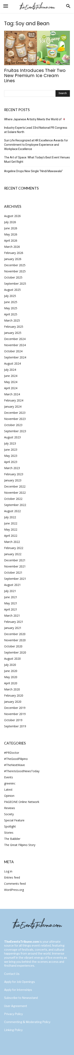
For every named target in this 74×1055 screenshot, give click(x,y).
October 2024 (13, 351)
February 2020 (13, 695)
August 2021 (12, 585)
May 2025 (10, 308)
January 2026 (12, 259)
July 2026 (10, 222)
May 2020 (10, 677)
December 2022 (14, 486)
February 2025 (13, 327)
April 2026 (10, 240)
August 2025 (12, 290)
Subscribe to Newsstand (21, 997)
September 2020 (15, 652)
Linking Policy (13, 1030)
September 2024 (15, 357)
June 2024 (10, 376)
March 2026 (12, 247)
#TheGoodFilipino (16, 759)
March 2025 (12, 320)
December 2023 (14, 413)
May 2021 (10, 603)
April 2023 (10, 462)
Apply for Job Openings (19, 981)
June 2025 (10, 302)
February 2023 (13, 474)
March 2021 (12, 615)
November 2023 (15, 419)
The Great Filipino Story (19, 845)
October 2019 (13, 720)
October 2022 (13, 499)
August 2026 (12, 216)
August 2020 (12, 659)
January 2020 (12, 702)
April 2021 (10, 609)
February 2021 (13, 622)
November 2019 (15, 714)
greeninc (9, 783)
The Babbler (12, 839)
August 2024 (12, 363)
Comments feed (15, 884)
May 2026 (10, 234)
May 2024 (10, 382)
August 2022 (12, 511)
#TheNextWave (14, 765)
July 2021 (10, 591)
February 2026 (13, 253)
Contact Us (12, 973)
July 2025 (10, 296)
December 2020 (14, 634)
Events (8, 777)
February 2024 (13, 400)
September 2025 (15, 283)
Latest (8, 789)
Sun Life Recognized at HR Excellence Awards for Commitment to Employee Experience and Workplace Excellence (36, 145)
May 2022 (10, 529)
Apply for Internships (18, 989)
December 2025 (14, 265)
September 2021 (15, 579)
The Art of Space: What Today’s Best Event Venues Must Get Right (37, 159)
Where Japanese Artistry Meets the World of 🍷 (35, 119)
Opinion (9, 796)
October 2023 (13, 425)
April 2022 (10, 536)
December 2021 (14, 560)
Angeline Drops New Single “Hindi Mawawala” (33, 171)
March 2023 (12, 468)
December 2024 (14, 339)
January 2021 (12, 628)
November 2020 (15, 640)
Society (9, 814)
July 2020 (10, 665)
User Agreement (15, 1006)
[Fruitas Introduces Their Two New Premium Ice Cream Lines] (37, 48)
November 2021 (15, 566)
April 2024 (10, 388)
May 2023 (10, 456)
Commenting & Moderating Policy (27, 1022)
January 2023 (12, 480)
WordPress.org (14, 890)
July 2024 (10, 370)
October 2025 (13, 277)
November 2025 (15, 271)
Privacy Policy (13, 1014)
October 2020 (13, 646)
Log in (8, 871)
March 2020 (12, 689)
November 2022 (15, 493)
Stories (8, 832)
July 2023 (10, 443)
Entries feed (12, 877)
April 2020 (10, 683)
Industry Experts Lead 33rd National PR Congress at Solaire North (35, 130)
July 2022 (10, 517)
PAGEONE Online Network (21, 802)
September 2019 (15, 726)
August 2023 (12, 437)
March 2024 (12, 394)
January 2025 (12, 333)
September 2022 (15, 505)
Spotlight (10, 826)
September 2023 (15, 431)
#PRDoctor (11, 753)
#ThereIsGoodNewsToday (21, 771)
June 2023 (10, 449)
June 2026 (10, 228)
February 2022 (13, 548)
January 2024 (12, 406)
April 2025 (10, 314)
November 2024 (15, 345)
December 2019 (14, 708)
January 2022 (12, 554)
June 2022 (10, 523)
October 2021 (13, 572)
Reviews (9, 808)
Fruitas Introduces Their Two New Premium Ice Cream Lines (35, 75)
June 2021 (10, 597)
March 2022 (12, 542)
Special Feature (14, 820)
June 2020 (10, 671)
